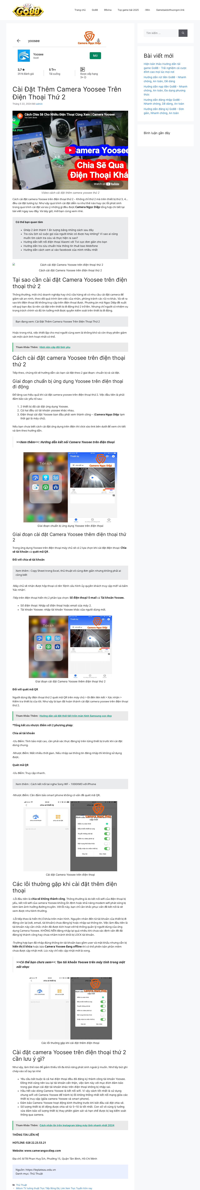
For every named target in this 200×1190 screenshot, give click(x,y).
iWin (147, 9)
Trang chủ (80, 9)
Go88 (95, 9)
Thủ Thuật (21, 1185)
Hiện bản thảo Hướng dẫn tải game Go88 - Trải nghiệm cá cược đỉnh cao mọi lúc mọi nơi (165, 67)
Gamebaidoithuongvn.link (170, 9)
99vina (107, 9)
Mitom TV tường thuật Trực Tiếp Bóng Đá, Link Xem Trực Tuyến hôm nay (54, 1188)
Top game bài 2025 (128, 9)
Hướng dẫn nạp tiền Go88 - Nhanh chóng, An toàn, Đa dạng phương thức (165, 90)
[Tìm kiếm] (183, 33)
